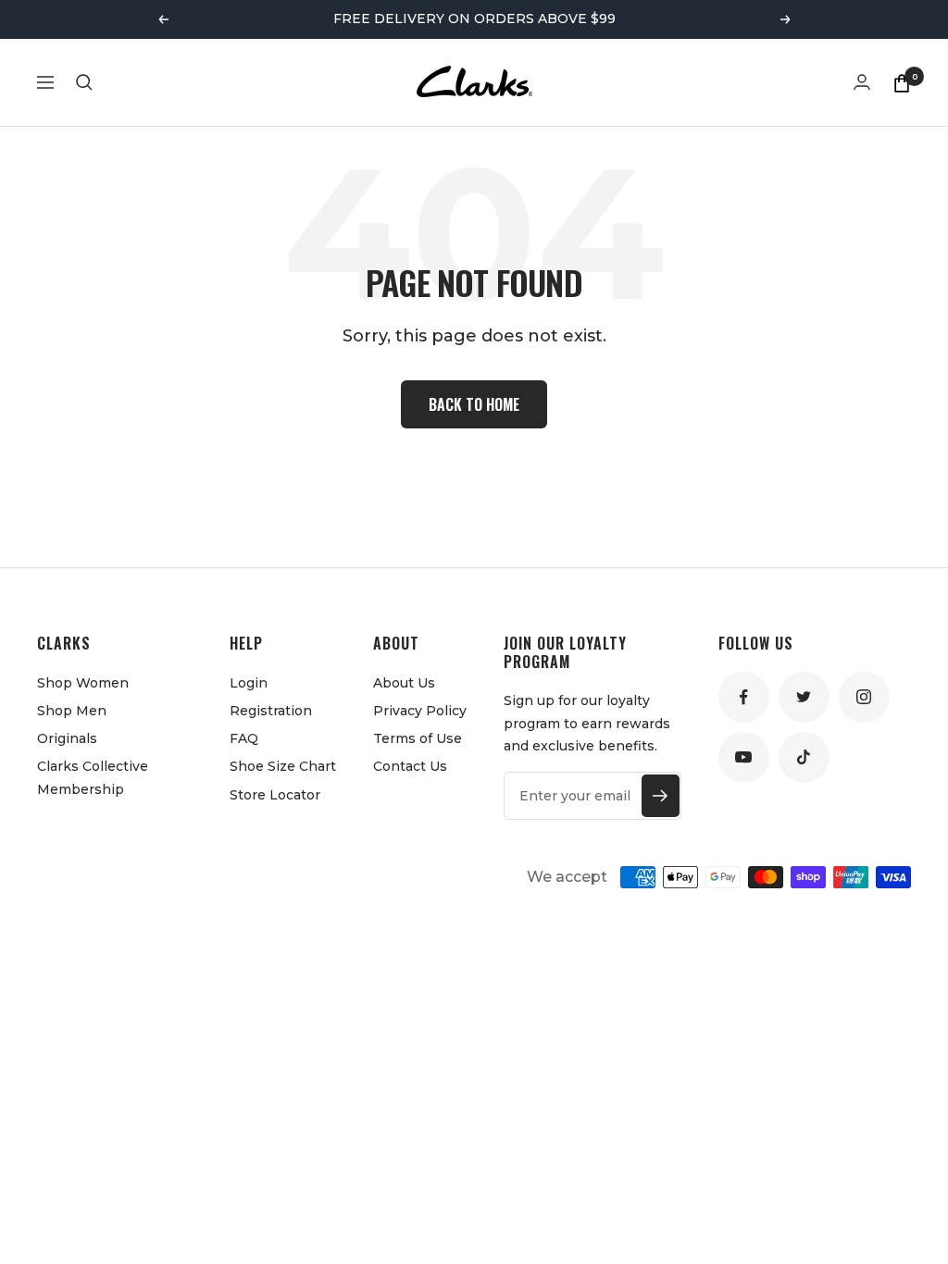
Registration (271, 710)
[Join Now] (661, 796)
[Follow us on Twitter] (804, 697)
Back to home (474, 404)
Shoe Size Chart (283, 766)
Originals (67, 738)
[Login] (862, 82)
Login (249, 683)
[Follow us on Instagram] (864, 697)
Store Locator (275, 795)
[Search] (84, 82)
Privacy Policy (420, 710)
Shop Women (83, 683)
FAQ (244, 738)
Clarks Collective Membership (92, 777)
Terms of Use (417, 738)
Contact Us (410, 766)
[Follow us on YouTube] (743, 757)
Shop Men (71, 710)
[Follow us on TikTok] (804, 757)
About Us (404, 683)
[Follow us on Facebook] (743, 697)
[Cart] (901, 82)
